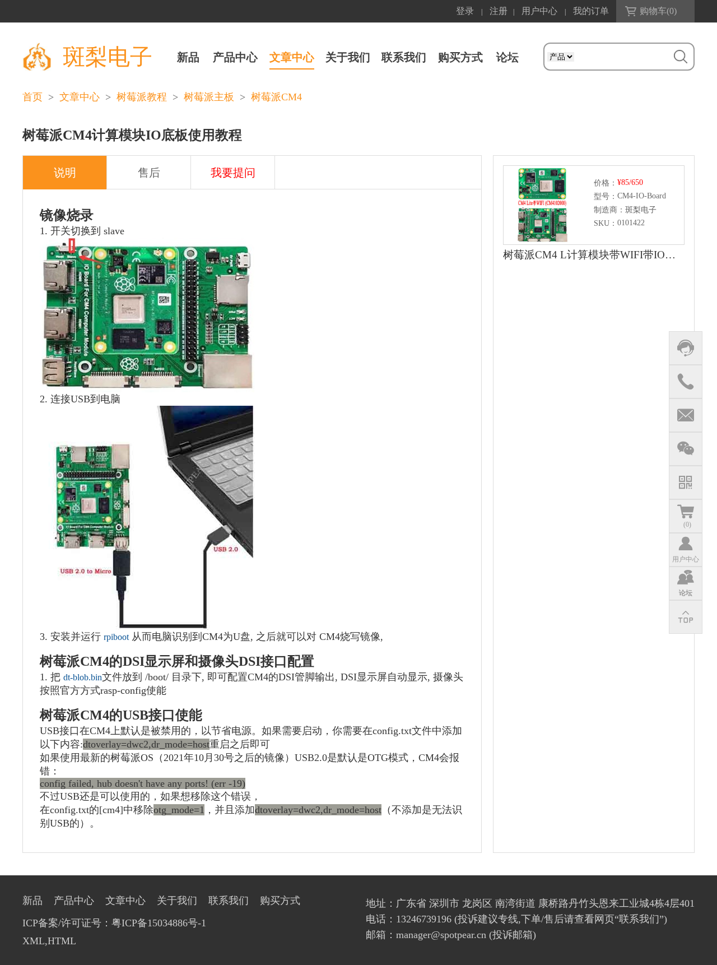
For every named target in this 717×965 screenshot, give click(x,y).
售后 (149, 172)
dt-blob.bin (82, 677)
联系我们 (403, 57)
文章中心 (291, 57)
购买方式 (460, 57)
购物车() (658, 11)
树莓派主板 (209, 97)
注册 (499, 11)
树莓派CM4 (276, 97)
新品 (188, 57)
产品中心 (235, 57)
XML (33, 941)
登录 (465, 11)
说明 (65, 172)
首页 (32, 97)
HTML (62, 941)
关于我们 (347, 57)
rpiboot (116, 637)
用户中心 (539, 11)
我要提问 (233, 172)
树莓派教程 (142, 97)
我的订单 (591, 11)
